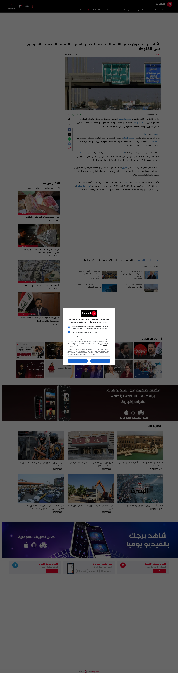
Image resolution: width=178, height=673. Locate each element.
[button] (89, 336)
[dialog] (89, 336)
